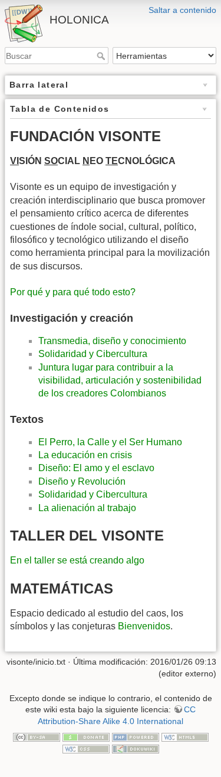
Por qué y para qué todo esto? (73, 292)
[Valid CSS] (86, 748)
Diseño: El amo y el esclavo (96, 468)
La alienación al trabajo (87, 508)
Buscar (102, 56)
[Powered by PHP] (135, 736)
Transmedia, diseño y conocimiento (112, 341)
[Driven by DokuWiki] (135, 748)
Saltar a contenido (182, 10)
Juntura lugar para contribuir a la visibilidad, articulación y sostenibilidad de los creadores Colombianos (120, 380)
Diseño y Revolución (82, 481)
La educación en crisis (85, 455)
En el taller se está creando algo (77, 560)
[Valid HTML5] (185, 736)
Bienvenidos (144, 626)
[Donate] (86, 736)
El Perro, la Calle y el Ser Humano (110, 442)
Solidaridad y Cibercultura (92, 354)
